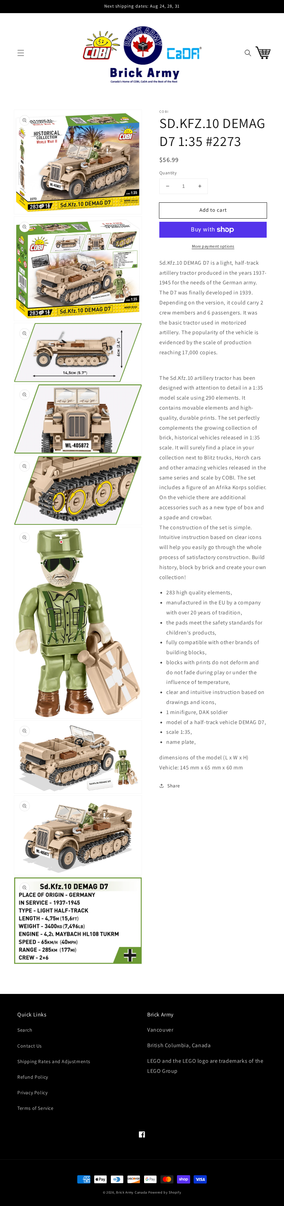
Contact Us (29, 1046)
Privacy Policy (32, 1092)
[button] (20, 53)
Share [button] (173, 786)
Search (25, 1030)
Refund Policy (32, 1077)
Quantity (168, 173)
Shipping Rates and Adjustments (53, 1061)
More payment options (213, 246)
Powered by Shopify (164, 1192)
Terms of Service (35, 1108)
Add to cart (213, 210)
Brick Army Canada (131, 1192)
